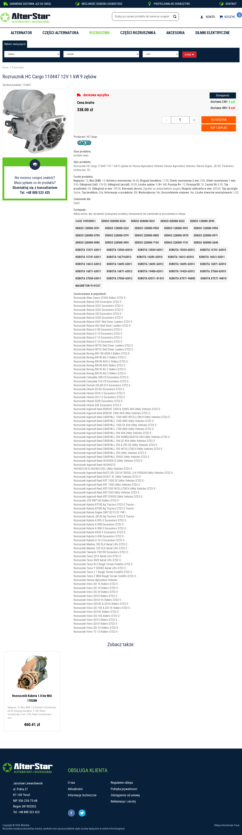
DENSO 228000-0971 (206, 235)
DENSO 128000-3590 (202, 221)
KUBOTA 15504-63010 (119, 250)
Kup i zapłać (218, 127)
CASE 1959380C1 (85, 221)
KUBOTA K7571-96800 (182, 278)
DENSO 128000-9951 (176, 228)
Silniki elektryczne (212, 33)
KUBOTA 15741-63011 (88, 257)
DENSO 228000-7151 (176, 242)
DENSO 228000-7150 (147, 242)
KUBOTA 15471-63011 (88, 250)
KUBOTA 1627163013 (119, 257)
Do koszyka (218, 119)
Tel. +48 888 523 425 (35, 192)
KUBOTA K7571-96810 (213, 278)
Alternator (21, 33)
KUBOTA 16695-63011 (119, 264)
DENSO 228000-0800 (147, 235)
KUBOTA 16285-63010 (149, 257)
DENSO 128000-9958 (206, 228)
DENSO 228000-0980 (87, 242)
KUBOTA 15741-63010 (213, 250)
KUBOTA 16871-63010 (213, 264)
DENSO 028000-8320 (113, 221)
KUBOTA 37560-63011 (88, 278)
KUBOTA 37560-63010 (213, 271)
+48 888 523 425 (29, 812)
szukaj (188, 54)
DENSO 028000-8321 (143, 221)
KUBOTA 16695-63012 (151, 264)
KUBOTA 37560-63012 (119, 278)
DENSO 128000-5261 (117, 228)
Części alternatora (61, 33)
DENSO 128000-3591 (87, 228)
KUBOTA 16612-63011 (212, 257)
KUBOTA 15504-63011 (151, 250)
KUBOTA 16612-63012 (88, 264)
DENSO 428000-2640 (206, 242)
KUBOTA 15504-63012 (182, 250)
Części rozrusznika (138, 33)
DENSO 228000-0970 (176, 235)
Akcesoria (175, 33)
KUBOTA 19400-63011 (151, 271)
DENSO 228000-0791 (117, 235)
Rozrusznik (99, 33)
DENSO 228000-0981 (117, 242)
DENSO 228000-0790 (87, 235)
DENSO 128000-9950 (147, 228)
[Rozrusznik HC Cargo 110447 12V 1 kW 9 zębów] (34, 121)
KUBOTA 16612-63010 (181, 257)
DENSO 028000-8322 (173, 221)
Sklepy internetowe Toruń (227, 825)
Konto (210, 17)
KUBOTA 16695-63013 (182, 264)
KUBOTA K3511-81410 (151, 278)
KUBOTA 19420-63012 (182, 271)
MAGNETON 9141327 (87, 285)
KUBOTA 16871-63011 (88, 271)
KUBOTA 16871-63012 (119, 271)
